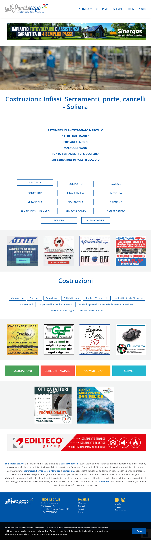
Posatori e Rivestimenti (91, 310)
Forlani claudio (75, 142)
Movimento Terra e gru (62, 310)
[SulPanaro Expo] (26, 9)
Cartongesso (17, 298)
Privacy (118, 507)
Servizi (117, 9)
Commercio (93, 371)
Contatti (81, 506)
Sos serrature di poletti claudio (75, 159)
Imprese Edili (26, 304)
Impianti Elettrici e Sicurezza (128, 298)
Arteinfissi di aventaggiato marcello (75, 130)
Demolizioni (52, 298)
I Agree (139, 531)
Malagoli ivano (75, 148)
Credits (118, 504)
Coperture (35, 298)
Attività (84, 9)
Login (130, 9)
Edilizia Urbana (71, 298)
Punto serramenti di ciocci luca (75, 154)
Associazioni (22, 371)
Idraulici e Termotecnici (96, 298)
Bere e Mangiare (57, 371)
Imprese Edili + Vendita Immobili (56, 304)
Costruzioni (22, 99)
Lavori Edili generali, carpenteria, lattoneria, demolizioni (105, 304)
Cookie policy (120, 510)
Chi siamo (102, 9)
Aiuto (142, 9)
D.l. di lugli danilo (75, 136)
